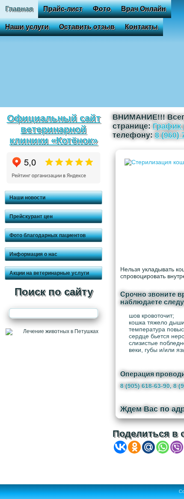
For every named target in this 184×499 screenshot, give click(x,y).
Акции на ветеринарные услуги (49, 273)
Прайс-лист (63, 8)
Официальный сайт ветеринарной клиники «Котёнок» (54, 129)
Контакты (141, 26)
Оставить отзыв (87, 26)
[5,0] (53, 182)
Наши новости (27, 198)
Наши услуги (27, 26)
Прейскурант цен (31, 216)
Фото (102, 8)
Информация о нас (33, 254)
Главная (19, 8)
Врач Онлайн (143, 8)
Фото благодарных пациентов (47, 235)
